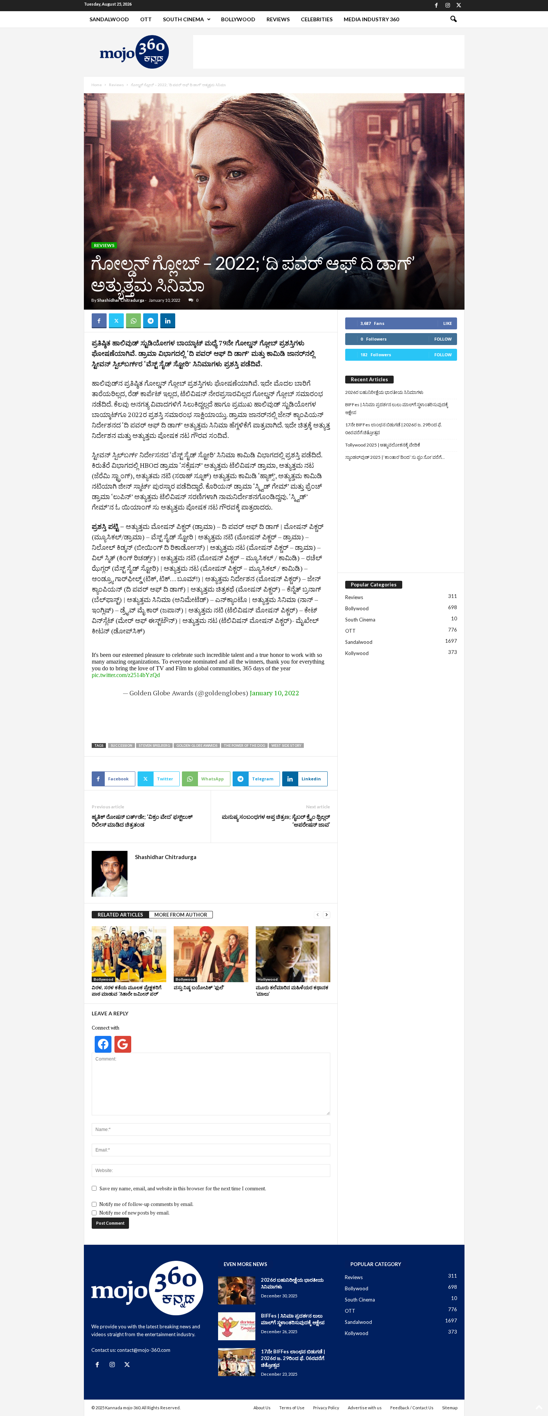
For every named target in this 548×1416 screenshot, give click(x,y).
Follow (443, 339)
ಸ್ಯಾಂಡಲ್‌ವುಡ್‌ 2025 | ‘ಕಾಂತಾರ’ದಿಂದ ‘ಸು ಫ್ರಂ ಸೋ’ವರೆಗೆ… (395, 457)
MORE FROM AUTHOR (180, 915)
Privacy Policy (326, 1407)
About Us (262, 1407)
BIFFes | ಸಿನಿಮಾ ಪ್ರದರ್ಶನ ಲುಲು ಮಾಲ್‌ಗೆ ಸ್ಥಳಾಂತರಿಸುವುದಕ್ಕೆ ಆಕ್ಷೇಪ (396, 408)
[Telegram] (150, 320)
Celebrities (317, 19)
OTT (146, 19)
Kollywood (357, 653)
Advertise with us (365, 1407)
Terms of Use (292, 1407)
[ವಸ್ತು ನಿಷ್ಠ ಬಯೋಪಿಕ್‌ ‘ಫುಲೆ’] (211, 954)
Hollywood (268, 979)
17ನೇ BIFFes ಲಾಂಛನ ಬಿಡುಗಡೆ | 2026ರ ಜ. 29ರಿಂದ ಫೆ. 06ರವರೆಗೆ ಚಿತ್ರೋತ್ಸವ (393, 428)
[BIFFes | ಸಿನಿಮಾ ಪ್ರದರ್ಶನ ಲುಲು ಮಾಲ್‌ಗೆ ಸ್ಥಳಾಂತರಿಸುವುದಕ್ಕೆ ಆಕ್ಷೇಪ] (236, 1326)
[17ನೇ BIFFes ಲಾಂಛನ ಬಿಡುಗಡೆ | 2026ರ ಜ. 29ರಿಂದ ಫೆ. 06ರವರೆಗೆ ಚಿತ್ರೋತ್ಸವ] (236, 1362)
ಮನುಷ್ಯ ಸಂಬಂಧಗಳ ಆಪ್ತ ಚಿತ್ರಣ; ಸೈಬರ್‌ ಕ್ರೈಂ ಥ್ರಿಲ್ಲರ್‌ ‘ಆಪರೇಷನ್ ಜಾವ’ (276, 820)
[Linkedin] (167, 320)
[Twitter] (458, 5)
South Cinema (183, 19)
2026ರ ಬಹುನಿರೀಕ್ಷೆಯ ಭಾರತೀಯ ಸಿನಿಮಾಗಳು (384, 392)
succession (121, 745)
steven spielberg (154, 745)
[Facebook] (436, 5)
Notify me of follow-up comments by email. (146, 1204)
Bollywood (238, 19)
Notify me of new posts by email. (134, 1212)
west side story (286, 745)
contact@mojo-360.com (143, 1350)
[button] (453, 19)
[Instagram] (447, 5)
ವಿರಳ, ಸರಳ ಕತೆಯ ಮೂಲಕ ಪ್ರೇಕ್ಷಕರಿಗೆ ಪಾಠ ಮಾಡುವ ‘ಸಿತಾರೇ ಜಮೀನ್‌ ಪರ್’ (126, 990)
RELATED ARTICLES (120, 915)
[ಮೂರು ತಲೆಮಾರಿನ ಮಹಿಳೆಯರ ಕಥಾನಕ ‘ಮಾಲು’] (293, 954)
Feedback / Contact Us (412, 1407)
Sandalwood (109, 19)
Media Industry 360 (371, 19)
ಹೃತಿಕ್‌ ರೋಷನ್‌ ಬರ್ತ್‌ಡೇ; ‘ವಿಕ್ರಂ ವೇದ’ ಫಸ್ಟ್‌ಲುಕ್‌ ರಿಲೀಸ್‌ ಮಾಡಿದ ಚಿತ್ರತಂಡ (142, 820)
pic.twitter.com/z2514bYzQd (126, 675)
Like (447, 323)
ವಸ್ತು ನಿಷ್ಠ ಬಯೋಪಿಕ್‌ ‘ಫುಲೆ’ (199, 987)
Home (96, 84)
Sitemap (449, 1407)
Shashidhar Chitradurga (120, 300)
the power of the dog (244, 745)
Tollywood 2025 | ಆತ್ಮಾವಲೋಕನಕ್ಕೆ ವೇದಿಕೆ (382, 445)
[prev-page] (317, 915)
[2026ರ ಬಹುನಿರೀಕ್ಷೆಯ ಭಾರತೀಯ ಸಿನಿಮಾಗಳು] (236, 1290)
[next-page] (326, 915)
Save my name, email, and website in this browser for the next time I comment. (183, 1188)
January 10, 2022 (274, 692)
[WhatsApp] (133, 320)
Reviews (278, 19)
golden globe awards (196, 745)
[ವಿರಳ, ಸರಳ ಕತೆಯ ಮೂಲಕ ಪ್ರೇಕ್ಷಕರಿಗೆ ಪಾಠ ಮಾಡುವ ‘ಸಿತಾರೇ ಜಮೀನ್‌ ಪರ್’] (129, 954)
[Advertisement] (328, 52)
